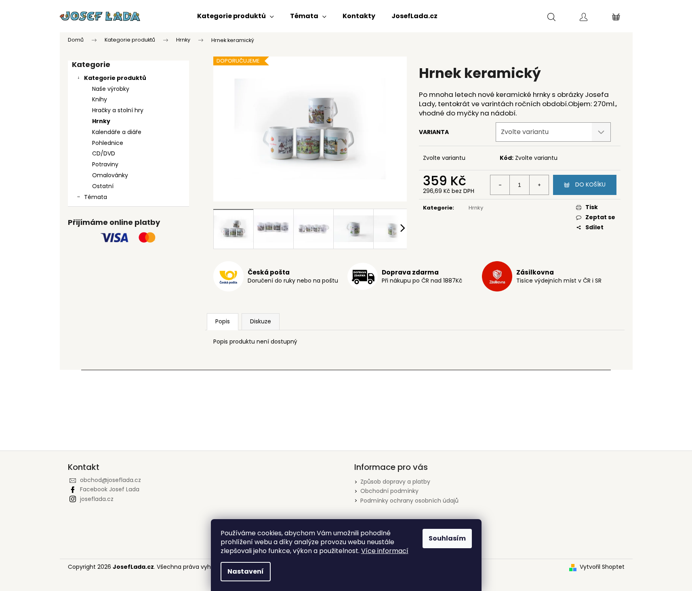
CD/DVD (103, 153)
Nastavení (245, 571)
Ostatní (103, 186)
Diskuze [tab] (260, 321)
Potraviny (105, 164)
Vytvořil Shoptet (602, 567)
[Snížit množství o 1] (500, 185)
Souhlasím (447, 538)
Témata (95, 197)
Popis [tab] (222, 321)
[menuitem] (235, 16)
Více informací (384, 550)
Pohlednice (107, 143)
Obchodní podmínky (389, 491)
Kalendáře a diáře (116, 132)
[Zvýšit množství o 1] (539, 185)
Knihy (99, 99)
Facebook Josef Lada (109, 489)
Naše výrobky (110, 89)
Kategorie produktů (115, 78)
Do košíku (590, 184)
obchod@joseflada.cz (110, 480)
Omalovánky (110, 175)
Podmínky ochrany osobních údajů (409, 501)
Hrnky (101, 121)
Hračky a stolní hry (117, 110)
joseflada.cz (97, 499)
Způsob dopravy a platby (395, 482)
